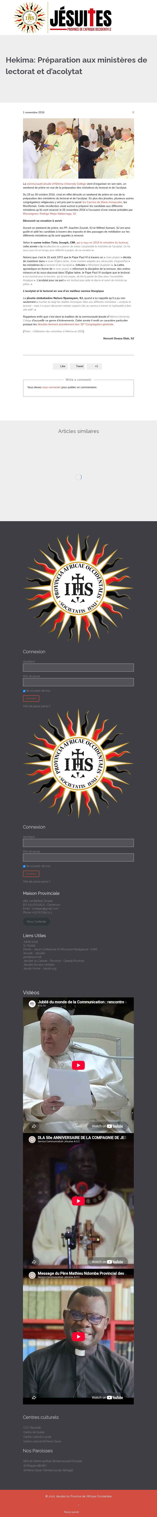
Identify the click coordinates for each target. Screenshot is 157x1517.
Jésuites (61, 1496)
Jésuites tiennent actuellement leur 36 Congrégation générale (75, 324)
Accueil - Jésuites (34, 953)
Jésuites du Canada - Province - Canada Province (53, 960)
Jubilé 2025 (30, 941)
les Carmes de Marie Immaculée (102, 202)
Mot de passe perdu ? (37, 881)
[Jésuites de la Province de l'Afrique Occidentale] (80, 17)
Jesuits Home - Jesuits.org (39, 968)
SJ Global (29, 945)
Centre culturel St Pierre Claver (42, 1441)
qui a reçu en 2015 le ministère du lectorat (102, 242)
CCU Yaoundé (32, 1427)
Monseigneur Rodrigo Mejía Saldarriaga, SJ (49, 213)
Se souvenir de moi (37, 690)
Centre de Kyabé (33, 1432)
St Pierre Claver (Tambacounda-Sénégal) (48, 1470)
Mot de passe (31, 676)
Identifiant (29, 661)
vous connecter (51, 387)
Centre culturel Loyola (37, 1436)
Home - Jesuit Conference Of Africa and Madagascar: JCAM (60, 949)
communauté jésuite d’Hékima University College (56, 183)
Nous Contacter (36, 921)
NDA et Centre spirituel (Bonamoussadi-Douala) (52, 1461)
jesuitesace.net (32, 957)
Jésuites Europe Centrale (38, 964)
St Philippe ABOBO (35, 1465)
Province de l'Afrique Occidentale (91, 1496)
